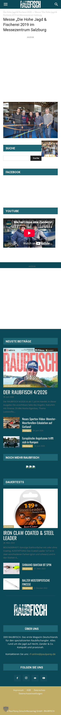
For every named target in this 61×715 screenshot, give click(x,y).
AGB (29, 690)
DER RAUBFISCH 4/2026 (25, 392)
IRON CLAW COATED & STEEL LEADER (28, 535)
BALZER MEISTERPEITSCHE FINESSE (36, 582)
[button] (5, 4)
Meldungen (27, 446)
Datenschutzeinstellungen (30, 693)
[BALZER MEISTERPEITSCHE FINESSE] (11, 584)
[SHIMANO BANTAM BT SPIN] (11, 568)
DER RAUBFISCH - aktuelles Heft (17, 386)
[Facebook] (17, 678)
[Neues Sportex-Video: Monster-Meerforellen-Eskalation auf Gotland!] (11, 422)
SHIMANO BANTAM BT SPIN (36, 565)
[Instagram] (26, 678)
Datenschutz (39, 690)
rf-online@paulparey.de (42, 654)
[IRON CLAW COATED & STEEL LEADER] (30, 508)
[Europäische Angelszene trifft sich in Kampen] (11, 442)
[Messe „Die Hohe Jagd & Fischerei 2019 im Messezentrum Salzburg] (30, 137)
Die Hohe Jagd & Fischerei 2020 (17, 12)
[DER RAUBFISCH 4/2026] (30, 367)
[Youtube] (44, 678)
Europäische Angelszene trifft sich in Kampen (38, 440)
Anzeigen (26, 430)
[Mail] (35, 678)
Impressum (18, 690)
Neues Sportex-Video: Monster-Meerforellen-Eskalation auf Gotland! (39, 423)
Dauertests (8, 526)
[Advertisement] (30, 69)
